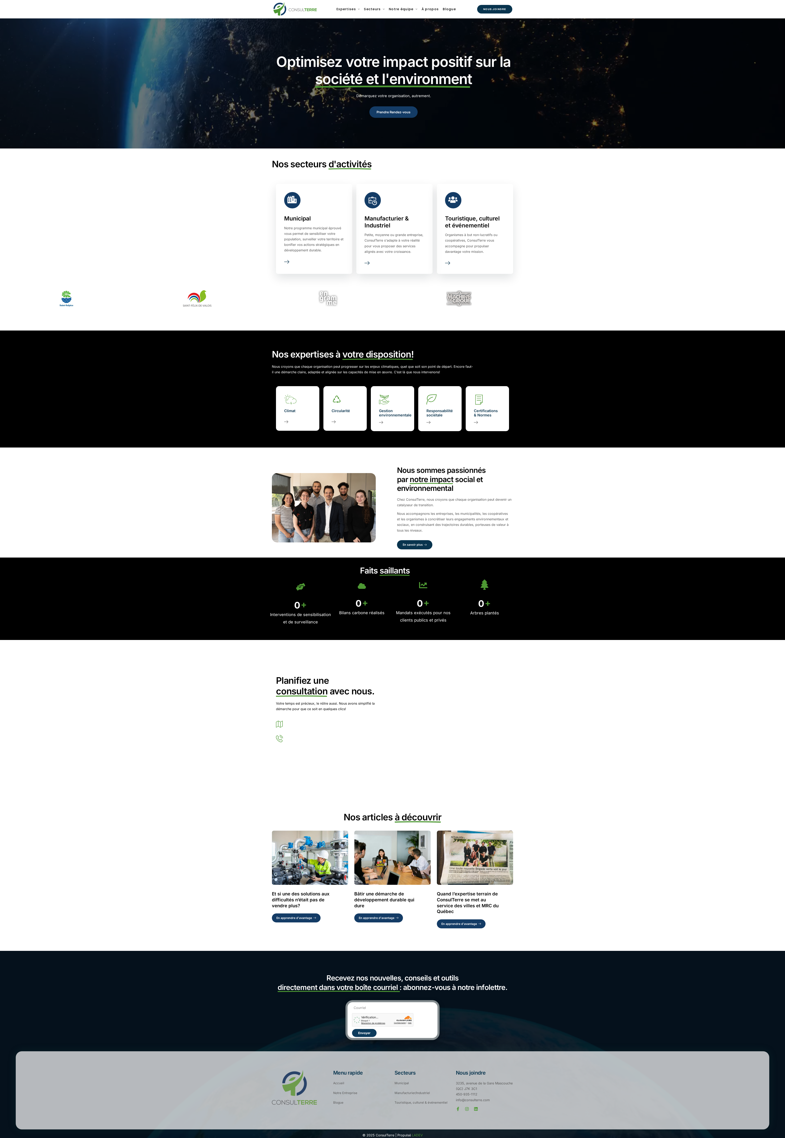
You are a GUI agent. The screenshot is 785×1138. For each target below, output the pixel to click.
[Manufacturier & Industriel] (367, 263)
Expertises (346, 9)
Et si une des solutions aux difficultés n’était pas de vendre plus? (301, 899)
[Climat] (286, 419)
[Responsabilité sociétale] (428, 421)
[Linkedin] (476, 1109)
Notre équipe (401, 9)
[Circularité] (334, 419)
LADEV (417, 1135)
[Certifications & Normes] (476, 421)
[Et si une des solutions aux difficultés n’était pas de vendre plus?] (310, 858)
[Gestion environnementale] (381, 421)
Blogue (449, 9)
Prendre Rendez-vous (393, 112)
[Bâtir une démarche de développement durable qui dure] (392, 858)
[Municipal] (286, 261)
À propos (430, 9)
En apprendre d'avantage (294, 918)
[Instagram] (467, 1109)
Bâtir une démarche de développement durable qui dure (384, 899)
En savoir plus (413, 544)
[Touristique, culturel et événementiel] (447, 263)
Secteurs (372, 9)
